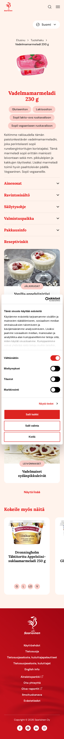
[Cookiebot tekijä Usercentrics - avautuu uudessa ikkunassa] (45, 299)
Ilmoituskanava (32, 694)
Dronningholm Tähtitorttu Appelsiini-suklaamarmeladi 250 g (27, 556)
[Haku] (50, 7)
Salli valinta (32, 425)
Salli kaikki (32, 414)
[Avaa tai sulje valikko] (58, 7)
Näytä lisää (32, 492)
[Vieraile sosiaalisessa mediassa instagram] (44, 728)
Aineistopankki (30, 676)
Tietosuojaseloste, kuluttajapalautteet (32, 657)
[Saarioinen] (8, 6)
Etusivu (20, 40)
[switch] (55, 368)
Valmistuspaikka (19, 218)
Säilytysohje (15, 206)
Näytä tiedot (46, 403)
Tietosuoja (32, 651)
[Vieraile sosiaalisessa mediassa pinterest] (28, 728)
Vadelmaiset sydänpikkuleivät (32, 473)
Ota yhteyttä (32, 682)
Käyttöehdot (32, 645)
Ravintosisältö (17, 195)
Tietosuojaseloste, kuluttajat (32, 663)
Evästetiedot (32, 700)
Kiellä (32, 436)
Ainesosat (13, 183)
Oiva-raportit (30, 688)
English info (32, 669)
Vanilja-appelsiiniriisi (32, 294)
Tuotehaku (37, 40)
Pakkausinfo (15, 230)
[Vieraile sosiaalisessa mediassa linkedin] (36, 728)
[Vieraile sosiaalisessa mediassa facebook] (20, 728)
